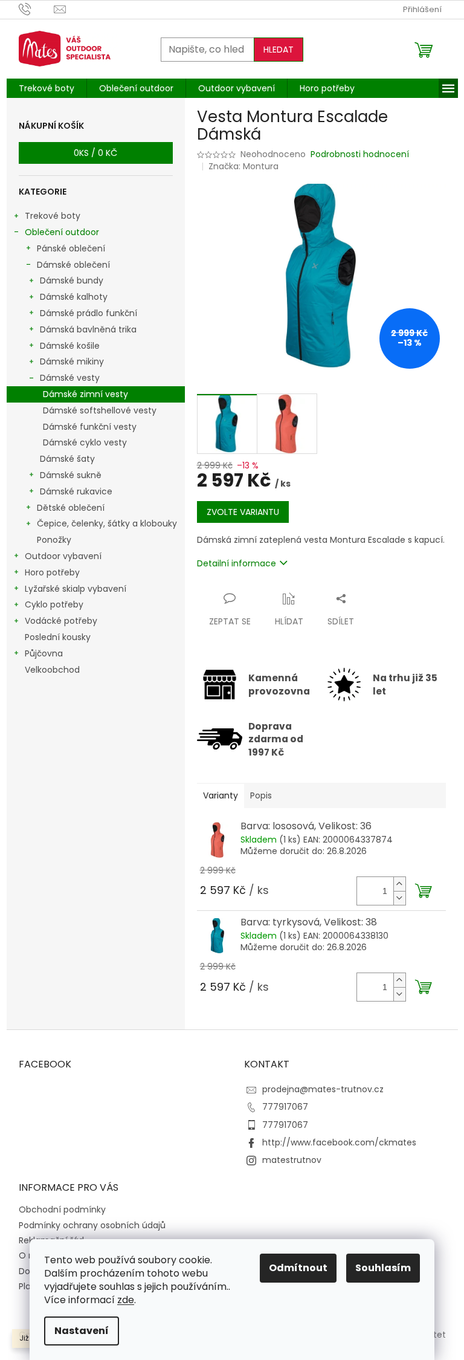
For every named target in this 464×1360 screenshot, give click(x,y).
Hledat (278, 50)
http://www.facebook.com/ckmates (339, 1142)
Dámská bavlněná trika (88, 329)
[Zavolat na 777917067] (36, 9)
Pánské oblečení (71, 248)
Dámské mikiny (72, 361)
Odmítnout (298, 1268)
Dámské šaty (67, 459)
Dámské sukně (71, 475)
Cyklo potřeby (54, 604)
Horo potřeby (52, 572)
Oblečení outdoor (62, 232)
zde (125, 1300)
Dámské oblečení (73, 265)
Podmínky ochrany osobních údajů (92, 1225)
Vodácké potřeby (61, 621)
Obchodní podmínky (62, 1209)
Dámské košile (70, 346)
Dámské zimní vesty (85, 394)
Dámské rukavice (76, 491)
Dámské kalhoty (74, 297)
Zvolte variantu (243, 512)
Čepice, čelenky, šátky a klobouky (107, 523)
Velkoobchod (52, 670)
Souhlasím (383, 1268)
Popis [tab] (261, 795)
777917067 (285, 1107)
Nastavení (81, 1331)
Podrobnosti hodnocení (360, 154)
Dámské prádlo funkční (88, 313)
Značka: (243, 166)
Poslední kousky (58, 637)
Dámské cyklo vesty (85, 442)
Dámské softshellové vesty (99, 410)
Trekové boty (52, 216)
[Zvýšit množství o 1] (399, 884)
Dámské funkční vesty (90, 427)
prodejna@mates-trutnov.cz (323, 1089)
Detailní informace (236, 563)
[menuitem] (46, 88)
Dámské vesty (70, 378)
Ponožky (54, 540)
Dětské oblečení (71, 508)
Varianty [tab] (220, 795)
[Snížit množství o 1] (399, 898)
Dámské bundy (71, 280)
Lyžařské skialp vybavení (75, 589)
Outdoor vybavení (63, 556)
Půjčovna (44, 653)
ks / (95, 153)
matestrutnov (291, 1160)
